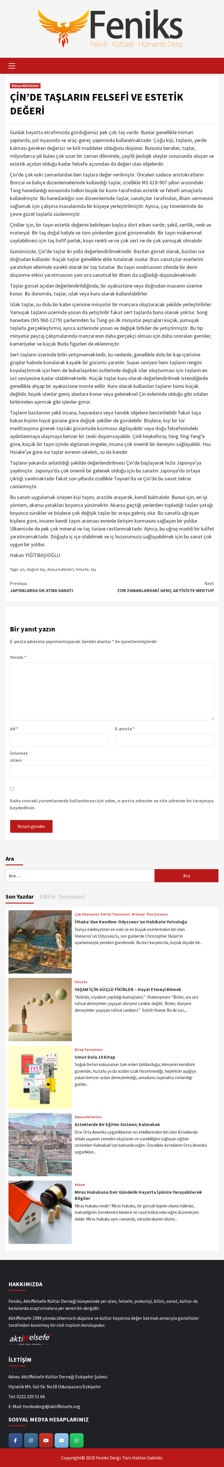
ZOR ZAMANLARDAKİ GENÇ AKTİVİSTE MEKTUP (165, 586)
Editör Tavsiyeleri (115, 914)
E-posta (125, 728)
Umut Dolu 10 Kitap (95, 1057)
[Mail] (62, 1440)
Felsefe (81, 982)
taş (93, 569)
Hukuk (80, 1184)
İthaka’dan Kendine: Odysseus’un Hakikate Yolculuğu (131, 922)
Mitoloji (138, 914)
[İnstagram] (31, 1440)
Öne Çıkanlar (157, 914)
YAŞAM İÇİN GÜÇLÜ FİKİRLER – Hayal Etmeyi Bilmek (128, 989)
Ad (14, 728)
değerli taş (36, 569)
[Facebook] (15, 1440)
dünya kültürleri (60, 569)
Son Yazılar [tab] (20, 896)
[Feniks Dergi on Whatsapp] (77, 1440)
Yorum (18, 657)
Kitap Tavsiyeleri (89, 1049)
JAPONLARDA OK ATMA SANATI (41, 586)
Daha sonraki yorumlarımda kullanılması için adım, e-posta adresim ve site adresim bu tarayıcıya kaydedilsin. (112, 804)
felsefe (82, 569)
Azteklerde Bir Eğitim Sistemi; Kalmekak (117, 1124)
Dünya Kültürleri (25, 85)
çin (22, 569)
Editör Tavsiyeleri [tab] (62, 896)
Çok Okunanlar (87, 914)
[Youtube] (46, 1440)
